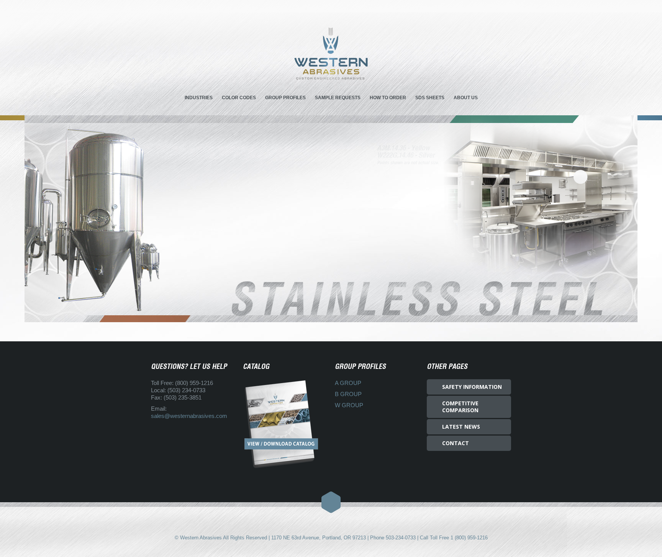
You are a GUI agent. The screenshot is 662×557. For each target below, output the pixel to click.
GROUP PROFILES (285, 97)
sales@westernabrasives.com (189, 416)
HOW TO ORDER (388, 97)
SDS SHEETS (429, 97)
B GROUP (348, 394)
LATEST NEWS (461, 426)
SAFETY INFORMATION (472, 386)
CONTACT (455, 443)
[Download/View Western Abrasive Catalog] (285, 424)
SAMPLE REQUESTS (337, 97)
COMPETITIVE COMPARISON (460, 407)
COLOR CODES (239, 97)
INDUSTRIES (199, 97)
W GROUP (349, 405)
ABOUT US (466, 97)
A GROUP (348, 383)
